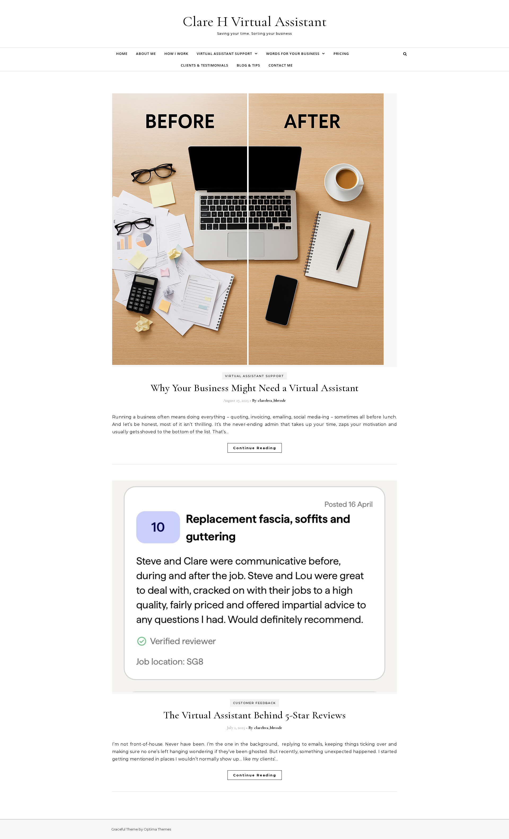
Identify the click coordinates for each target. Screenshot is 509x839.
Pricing (341, 53)
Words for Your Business (292, 53)
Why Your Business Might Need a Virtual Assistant (255, 388)
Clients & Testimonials (204, 65)
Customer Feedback (254, 703)
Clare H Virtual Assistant (255, 21)
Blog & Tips (248, 65)
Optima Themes (157, 829)
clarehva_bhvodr (272, 400)
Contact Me (281, 65)
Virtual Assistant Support (224, 53)
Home (122, 53)
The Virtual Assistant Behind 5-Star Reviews (254, 715)
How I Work (176, 53)
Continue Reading (254, 448)
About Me (146, 53)
